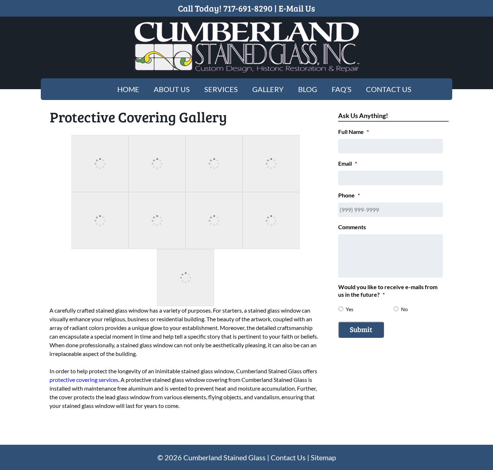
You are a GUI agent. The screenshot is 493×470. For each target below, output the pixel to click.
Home (128, 89)
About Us (172, 89)
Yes (349, 309)
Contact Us (388, 89)
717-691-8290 (247, 8)
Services (221, 89)
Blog (307, 89)
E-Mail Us (297, 8)
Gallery (268, 89)
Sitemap (323, 457)
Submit (361, 329)
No (404, 309)
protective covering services (83, 379)
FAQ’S (342, 89)
